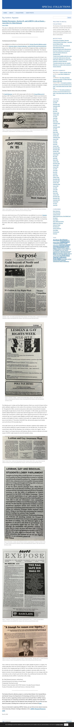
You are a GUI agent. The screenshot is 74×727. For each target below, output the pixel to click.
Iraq (54, 250)
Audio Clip (55, 242)
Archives (64, 240)
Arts (68, 240)
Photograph (70, 253)
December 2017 (56, 196)
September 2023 (56, 123)
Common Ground (56, 214)
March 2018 (55, 193)
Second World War (56, 256)
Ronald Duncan (56, 226)
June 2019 (55, 170)
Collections (19, 12)
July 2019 (55, 168)
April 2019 (55, 174)
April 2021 (55, 144)
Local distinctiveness (56, 251)
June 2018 (55, 189)
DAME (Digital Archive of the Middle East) (62, 216)
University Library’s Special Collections (18, 46)
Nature (61, 252)
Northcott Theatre (56, 225)
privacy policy (59, 724)
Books (58, 242)
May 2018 (55, 191)
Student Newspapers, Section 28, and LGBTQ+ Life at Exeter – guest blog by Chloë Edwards (23, 22)
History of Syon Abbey (63, 249)
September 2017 (56, 200)
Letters (63, 250)
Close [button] (66, 724)
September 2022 (56, 127)
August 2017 (55, 201)
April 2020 (55, 158)
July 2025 (55, 107)
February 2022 (56, 134)
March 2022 (55, 132)
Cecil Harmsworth (56, 212)
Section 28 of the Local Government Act (37, 46)
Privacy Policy (69, 721)
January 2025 (56, 114)
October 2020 (56, 151)
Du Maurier (55, 218)
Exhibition (67, 247)
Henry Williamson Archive (58, 221)
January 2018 (56, 194)
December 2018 (56, 179)
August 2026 (55, 100)
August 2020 (55, 154)
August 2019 (55, 167)
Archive (56, 240)
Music (59, 252)
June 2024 (55, 118)
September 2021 (56, 137)
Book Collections (56, 211)
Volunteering (56, 261)
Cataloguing (65, 242)
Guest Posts (30, 12)
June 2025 (55, 109)
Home (5, 12)
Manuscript (63, 251)
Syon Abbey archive (66, 259)
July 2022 (55, 128)
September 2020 (56, 153)
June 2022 (55, 130)
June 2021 (55, 142)
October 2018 (56, 182)
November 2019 (56, 163)
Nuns (54, 253)
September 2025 (56, 106)
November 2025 (56, 104)
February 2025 (56, 113)
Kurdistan (57, 250)
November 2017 (56, 198)
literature (66, 250)
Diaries (54, 247)
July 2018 (55, 187)
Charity (65, 243)
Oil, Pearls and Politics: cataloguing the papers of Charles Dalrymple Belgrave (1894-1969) (62, 79)
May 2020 (55, 156)
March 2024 (55, 121)
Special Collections (56, 6)
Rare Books (59, 254)
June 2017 (55, 205)
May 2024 (55, 120)
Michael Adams (68, 251)
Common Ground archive (61, 246)
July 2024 (55, 116)
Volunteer (63, 260)
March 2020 (55, 160)
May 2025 (55, 111)
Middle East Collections (58, 223)
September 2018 (56, 184)
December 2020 (56, 147)
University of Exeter (57, 260)
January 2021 (56, 146)
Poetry (54, 254)
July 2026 (55, 102)
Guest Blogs (55, 219)
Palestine (65, 253)
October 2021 (56, 135)
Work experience (64, 261)
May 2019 (55, 172)
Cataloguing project (58, 243)
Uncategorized (56, 232)
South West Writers (65, 256)
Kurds (61, 250)
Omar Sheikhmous (59, 253)
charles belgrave (56, 244)
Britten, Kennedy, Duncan (65, 72)
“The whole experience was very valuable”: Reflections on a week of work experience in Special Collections (62, 65)
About (11, 12)
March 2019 (55, 175)
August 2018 (55, 186)
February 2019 (56, 177)
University (55, 233)
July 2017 (55, 203)
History (55, 249)
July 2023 (55, 125)
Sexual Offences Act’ (39, 94)
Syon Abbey (55, 230)
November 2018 (56, 180)
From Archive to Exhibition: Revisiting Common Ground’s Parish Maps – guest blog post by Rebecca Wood (62, 42)
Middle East (55, 252)
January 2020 (56, 161)
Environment (61, 247)
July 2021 (55, 140)
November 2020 (56, 149)
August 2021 (55, 139)
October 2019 (56, 165)
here (40, 703)
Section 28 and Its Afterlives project (38, 44)
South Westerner (8, 94)
